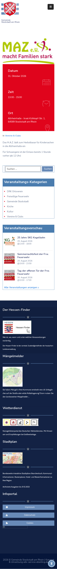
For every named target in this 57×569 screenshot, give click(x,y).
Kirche (10, 206)
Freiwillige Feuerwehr (18, 196)
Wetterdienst (12, 408)
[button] (5, 564)
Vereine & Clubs (13, 135)
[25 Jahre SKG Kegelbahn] (9, 242)
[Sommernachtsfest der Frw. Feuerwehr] (9, 258)
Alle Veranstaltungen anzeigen (21, 287)
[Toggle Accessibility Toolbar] (51, 563)
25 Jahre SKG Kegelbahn (31, 237)
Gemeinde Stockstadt (18, 201)
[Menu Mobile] (51, 7)
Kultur (10, 211)
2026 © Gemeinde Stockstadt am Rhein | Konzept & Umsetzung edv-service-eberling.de (28, 561)
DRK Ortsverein (15, 191)
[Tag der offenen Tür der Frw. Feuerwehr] (9, 275)
